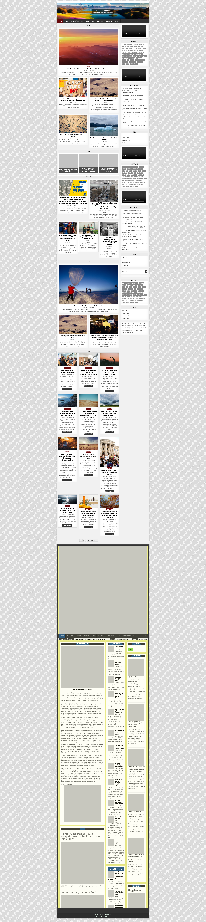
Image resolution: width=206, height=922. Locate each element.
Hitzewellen (130, 52)
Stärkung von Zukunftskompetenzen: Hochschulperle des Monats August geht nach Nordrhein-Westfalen (109, 241)
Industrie (124, 54)
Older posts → (94, 540)
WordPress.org (125, 147)
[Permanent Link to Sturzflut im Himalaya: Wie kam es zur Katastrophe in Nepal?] (104, 125)
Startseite (60, 21)
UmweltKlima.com (103, 10)
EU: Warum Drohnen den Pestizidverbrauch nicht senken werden (67, 510)
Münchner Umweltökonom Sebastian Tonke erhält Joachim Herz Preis (88, 69)
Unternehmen (125, 64)
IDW (135, 52)
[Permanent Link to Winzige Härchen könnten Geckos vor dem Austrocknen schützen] (109, 360)
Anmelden (124, 139)
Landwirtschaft (139, 56)
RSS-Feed (85, 70)
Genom (143, 50)
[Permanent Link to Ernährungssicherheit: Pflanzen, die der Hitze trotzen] (73, 324)
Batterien (129, 48)
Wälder (123, 66)
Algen (123, 46)
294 (88, 540)
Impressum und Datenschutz (112, 21)
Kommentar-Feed (126, 144)
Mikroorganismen (137, 58)
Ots (128, 62)
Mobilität (145, 58)
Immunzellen (140, 52)
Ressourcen (137, 62)
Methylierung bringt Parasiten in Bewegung (67, 371)
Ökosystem (133, 66)
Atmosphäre (141, 46)
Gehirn (139, 50)
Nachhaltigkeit (125, 60)
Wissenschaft (140, 64)
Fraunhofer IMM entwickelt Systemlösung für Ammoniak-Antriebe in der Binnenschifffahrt (72, 99)
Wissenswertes (100, 21)
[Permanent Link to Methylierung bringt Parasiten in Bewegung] (67, 360)
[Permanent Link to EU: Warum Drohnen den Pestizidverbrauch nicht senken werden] (67, 499)
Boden (141, 48)
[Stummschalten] (143, 38)
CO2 (127, 50)
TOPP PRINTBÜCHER (75, 21)
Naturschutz (139, 60)
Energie (135, 50)
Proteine (132, 62)
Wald (130, 64)
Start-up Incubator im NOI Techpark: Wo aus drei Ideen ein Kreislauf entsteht (88, 236)
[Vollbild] (145, 38)
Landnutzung (131, 56)
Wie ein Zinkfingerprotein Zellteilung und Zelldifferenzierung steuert (68, 163)
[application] (134, 32)
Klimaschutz (133, 54)
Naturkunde (132, 60)
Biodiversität (135, 48)
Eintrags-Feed (125, 141)
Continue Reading (67, 389)
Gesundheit (124, 52)
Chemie (123, 50)
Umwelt (87, 21)
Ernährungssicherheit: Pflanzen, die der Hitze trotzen (72, 336)
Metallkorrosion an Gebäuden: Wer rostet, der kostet (72, 135)
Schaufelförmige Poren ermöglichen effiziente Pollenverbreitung (88, 513)
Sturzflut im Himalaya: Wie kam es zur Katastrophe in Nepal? (104, 138)
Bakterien (124, 48)
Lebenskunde (68, 368)
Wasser (134, 64)
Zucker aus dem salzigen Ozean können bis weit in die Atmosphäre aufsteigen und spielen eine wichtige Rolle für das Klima (104, 337)
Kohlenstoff (124, 56)
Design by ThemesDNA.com (103, 916)
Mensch (130, 58)
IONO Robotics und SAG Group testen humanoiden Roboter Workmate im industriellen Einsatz (67, 237)
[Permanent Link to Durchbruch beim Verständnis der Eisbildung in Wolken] (88, 284)
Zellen (127, 66)
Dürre (130, 50)
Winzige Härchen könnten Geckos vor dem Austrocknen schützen (88, 163)
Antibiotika (128, 46)
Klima (93, 21)
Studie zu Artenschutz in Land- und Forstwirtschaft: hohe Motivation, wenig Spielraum (109, 514)
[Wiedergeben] (123, 38)
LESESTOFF (67, 21)
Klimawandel (140, 54)
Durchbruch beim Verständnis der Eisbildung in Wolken (88, 306)
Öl (137, 66)
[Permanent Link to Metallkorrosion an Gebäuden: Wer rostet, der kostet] (73, 124)
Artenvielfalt (135, 46)
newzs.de (124, 62)
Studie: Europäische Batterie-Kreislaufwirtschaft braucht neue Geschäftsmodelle (104, 99)
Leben (82, 21)
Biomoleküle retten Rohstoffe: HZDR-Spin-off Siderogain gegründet (109, 169)
